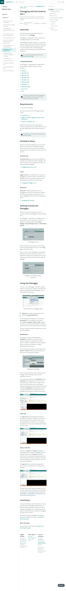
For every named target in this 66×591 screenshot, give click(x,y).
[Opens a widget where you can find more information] (61, 585)
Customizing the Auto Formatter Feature (8, 46)
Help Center (30, 536)
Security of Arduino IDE (8, 60)
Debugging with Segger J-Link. (29, 183)
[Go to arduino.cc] (2, 2)
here (24, 547)
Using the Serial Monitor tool (8, 63)
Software (26, 6)
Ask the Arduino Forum (32, 537)
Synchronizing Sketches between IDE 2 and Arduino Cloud (8, 41)
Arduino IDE (32, 6)
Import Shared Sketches (8, 70)
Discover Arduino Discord (31, 540)
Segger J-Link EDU (36, 117)
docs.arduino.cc (23, 539)
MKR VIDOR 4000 (26, 86)
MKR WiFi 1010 (25, 73)
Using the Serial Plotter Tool (8, 67)
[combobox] (38, 2)
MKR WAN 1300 (25, 77)
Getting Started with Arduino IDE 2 (7, 21)
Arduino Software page (28, 56)
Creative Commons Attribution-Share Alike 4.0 (42, 543)
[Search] (17, 2)
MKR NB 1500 (25, 84)
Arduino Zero (25, 115)
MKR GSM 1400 (25, 82)
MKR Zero (24, 71)
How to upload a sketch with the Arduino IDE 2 (8, 34)
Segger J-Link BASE (26, 117)
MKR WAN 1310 (25, 80)
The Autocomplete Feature (9, 37)
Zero (23, 91)
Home (21, 6)
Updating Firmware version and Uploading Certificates (8, 54)
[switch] (62, 2)
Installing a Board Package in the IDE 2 (9, 25)
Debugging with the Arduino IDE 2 (7, 50)
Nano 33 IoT (25, 89)
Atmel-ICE (24, 121)
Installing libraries (7, 58)
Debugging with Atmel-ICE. (28, 200)
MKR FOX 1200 (25, 75)
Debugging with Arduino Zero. (29, 167)
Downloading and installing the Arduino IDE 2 (9, 30)
